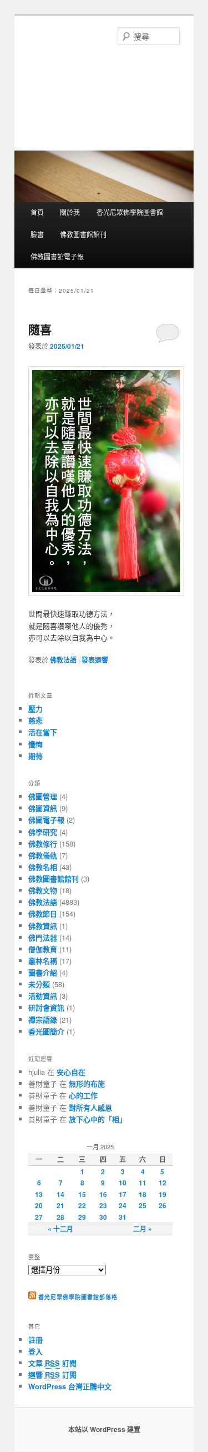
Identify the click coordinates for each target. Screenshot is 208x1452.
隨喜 (40, 329)
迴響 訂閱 (52, 1374)
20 (39, 1205)
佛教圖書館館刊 (83, 234)
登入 (35, 1351)
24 (122, 1205)
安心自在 (71, 1072)
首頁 (37, 212)
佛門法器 (42, 937)
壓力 (35, 708)
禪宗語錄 (42, 1019)
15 (82, 1194)
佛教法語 (63, 660)
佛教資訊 (42, 925)
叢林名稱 (42, 960)
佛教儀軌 (42, 855)
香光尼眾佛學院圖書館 (130, 212)
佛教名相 (42, 867)
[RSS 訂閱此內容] (32, 1297)
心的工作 (83, 1095)
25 (142, 1205)
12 (162, 1183)
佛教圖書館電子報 (57, 256)
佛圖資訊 (42, 808)
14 (60, 1194)
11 (142, 1183)
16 (103, 1194)
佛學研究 (42, 832)
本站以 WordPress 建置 (104, 1429)
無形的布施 (87, 1083)
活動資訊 (42, 995)
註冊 (35, 1339)
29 (82, 1217)
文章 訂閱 (52, 1363)
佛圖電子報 (46, 819)
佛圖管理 (42, 796)
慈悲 (35, 720)
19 (162, 1194)
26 (162, 1205)
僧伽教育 (42, 949)
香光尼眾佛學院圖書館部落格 (78, 1297)
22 (82, 1205)
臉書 (37, 234)
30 (103, 1217)
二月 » (142, 1229)
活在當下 (42, 732)
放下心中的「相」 (97, 1119)
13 (39, 1194)
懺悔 (35, 744)
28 (60, 1217)
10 (122, 1183)
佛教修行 (42, 843)
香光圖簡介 (46, 1031)
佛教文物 (42, 890)
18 (142, 1194)
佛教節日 (42, 913)
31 (122, 1217)
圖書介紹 (42, 972)
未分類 (39, 984)
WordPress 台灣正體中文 (69, 1386)
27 (39, 1217)
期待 (35, 755)
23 (103, 1205)
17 (122, 1194)
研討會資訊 (46, 1007)
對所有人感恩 (90, 1107)
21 (60, 1205)
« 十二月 (60, 1229)
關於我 (70, 212)
